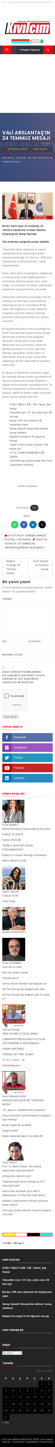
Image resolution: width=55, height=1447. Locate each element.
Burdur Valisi (27, 547)
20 (27, 1403)
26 (20, 1410)
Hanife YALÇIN (10, 891)
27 (27, 1410)
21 (34, 1403)
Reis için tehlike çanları (15, 972)
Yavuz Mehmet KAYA (14, 1096)
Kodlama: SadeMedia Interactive (33, 1441)
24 (5, 1410)
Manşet (41, 535)
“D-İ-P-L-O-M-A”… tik (13, 1059)
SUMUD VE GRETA (12, 834)
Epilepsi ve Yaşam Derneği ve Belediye (24, 855)
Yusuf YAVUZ (9, 1162)
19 (20, 1403)
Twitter (18, 757)
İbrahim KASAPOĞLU (14, 932)
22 (41, 1403)
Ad (4, 641)
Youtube (19, 767)
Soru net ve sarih (12, 966)
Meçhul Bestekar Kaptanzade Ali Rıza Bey (26, 828)
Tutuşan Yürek (10, 895)
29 (41, 1410)
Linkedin (19, 778)
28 (34, 1410)
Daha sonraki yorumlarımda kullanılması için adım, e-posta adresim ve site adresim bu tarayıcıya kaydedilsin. (23, 677)
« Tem (5, 1422)
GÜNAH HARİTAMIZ (13, 1048)
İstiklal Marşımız (11, 1065)
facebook (20, 737)
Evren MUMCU (10, 824)
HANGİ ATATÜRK (11, 840)
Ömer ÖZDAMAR (11, 962)
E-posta (35, 641)
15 (41, 1397)
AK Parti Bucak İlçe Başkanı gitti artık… (24, 989)
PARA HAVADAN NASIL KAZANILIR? (22, 1136)
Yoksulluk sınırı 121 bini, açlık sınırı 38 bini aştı (25, 1282)
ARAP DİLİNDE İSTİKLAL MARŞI (20, 1033)
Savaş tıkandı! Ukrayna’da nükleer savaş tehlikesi (27, 1306)
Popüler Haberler (30, 50)
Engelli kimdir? (10, 1130)
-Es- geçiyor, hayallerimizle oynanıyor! (24, 1109)
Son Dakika (23, 539)
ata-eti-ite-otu (22, 508)
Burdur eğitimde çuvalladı (16, 1125)
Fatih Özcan (40, 149)
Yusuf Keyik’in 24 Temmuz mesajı (40, 565)
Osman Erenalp (11, 1029)
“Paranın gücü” (10, 978)
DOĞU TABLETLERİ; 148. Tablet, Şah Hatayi (24, 1269)
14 (34, 1397)
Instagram (20, 747)
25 (13, 1410)
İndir (34, 508)
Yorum (7, 599)
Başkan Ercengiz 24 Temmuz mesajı (13, 567)
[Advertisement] (27, 83)
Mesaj (40, 547)
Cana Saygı (8, 901)
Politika (10, 539)
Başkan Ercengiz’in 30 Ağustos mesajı (25, 1316)
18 (13, 1403)
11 (13, 1397)
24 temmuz (24, 543)
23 (49, 1403)
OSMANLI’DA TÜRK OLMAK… (18, 1054)
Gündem (30, 535)
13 (27, 1397)
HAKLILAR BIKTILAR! (14, 860)
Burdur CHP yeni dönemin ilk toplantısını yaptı (27, 1294)
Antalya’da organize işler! (16, 1176)
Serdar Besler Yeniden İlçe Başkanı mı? (24, 983)
